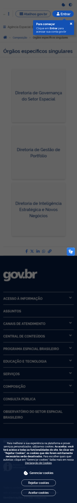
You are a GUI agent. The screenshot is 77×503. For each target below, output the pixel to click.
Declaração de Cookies (38, 462)
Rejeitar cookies (38, 482)
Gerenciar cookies (41, 473)
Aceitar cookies (38, 492)
